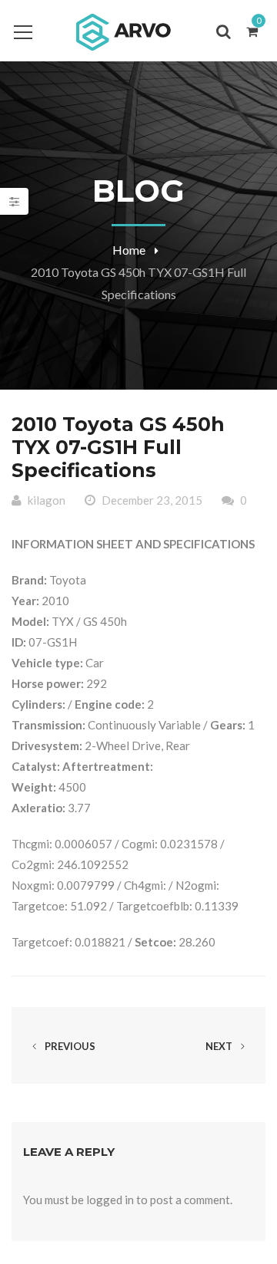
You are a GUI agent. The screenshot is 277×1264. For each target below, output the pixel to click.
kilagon (46, 500)
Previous (68, 1046)
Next (220, 1046)
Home (128, 249)
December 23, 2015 (152, 500)
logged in (110, 1199)
